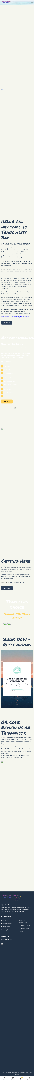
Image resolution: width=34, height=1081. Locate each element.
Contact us (4, 582)
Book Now (7, 322)
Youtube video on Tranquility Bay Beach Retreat (15, 316)
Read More (7, 401)
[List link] (8, 920)
